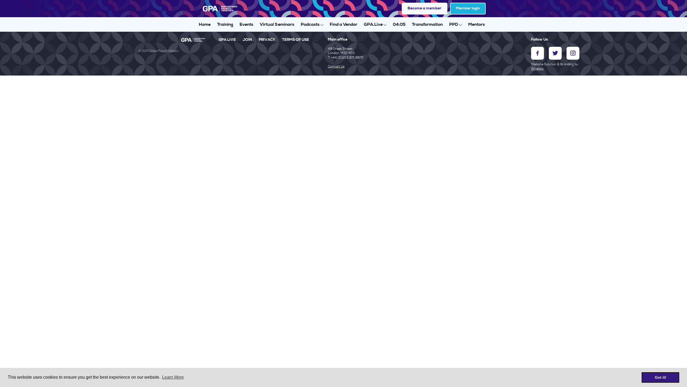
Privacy (267, 39)
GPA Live (227, 39)
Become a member (424, 8)
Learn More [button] (173, 377)
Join (247, 39)
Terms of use (295, 39)
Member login (468, 8)
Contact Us (336, 66)
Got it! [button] (660, 377)
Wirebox (537, 69)
